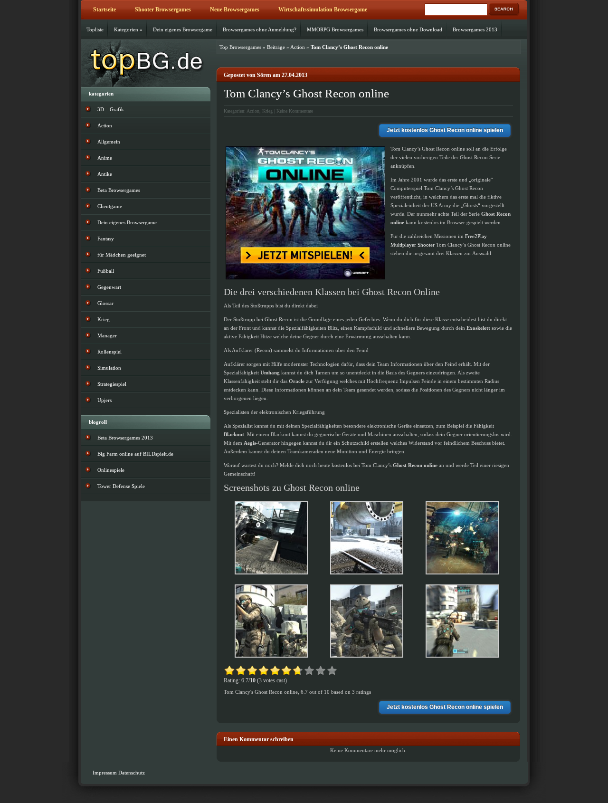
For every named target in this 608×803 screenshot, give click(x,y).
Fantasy (105, 238)
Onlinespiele (110, 470)
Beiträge (276, 47)
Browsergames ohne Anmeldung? (259, 29)
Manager (107, 335)
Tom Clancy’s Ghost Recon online (306, 93)
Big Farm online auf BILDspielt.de (135, 454)
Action (297, 47)
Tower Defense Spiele (121, 486)
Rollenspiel (109, 351)
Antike (104, 174)
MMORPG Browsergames (335, 29)
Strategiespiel (111, 384)
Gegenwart (109, 287)
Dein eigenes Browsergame (182, 29)
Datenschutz (131, 772)
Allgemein (108, 141)
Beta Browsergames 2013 (125, 437)
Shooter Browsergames (163, 9)
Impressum (105, 772)
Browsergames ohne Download (408, 29)
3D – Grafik (110, 109)
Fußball (105, 271)
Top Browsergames (240, 47)
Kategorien (128, 29)
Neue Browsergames (234, 9)
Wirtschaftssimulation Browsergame (322, 9)
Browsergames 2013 (475, 29)
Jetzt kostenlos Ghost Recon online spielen (445, 130)
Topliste (95, 29)
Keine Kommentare (294, 111)
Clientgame (109, 206)
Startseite (104, 9)
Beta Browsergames (118, 190)
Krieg (267, 111)
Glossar (105, 303)
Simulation (109, 368)
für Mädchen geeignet (121, 255)
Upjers (104, 400)
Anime (104, 158)
